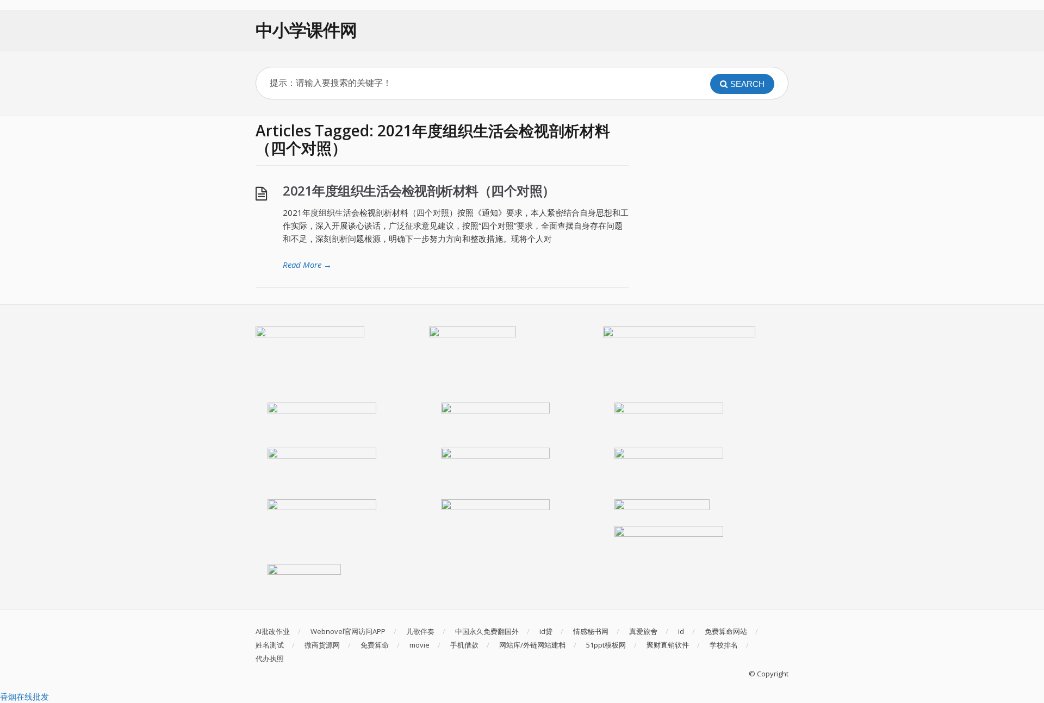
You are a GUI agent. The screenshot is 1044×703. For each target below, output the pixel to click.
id (681, 631)
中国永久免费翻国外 (487, 631)
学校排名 (724, 645)
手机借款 (464, 645)
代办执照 (270, 658)
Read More (307, 264)
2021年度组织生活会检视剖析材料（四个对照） (419, 190)
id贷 (545, 631)
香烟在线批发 (24, 696)
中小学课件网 (306, 29)
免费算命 (375, 645)
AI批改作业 (273, 631)
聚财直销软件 (668, 645)
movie (419, 645)
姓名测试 (270, 645)
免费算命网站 (726, 631)
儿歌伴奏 (420, 631)
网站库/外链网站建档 (532, 645)
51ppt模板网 (606, 645)
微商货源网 (322, 645)
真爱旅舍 (643, 631)
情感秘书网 (590, 631)
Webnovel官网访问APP (348, 631)
